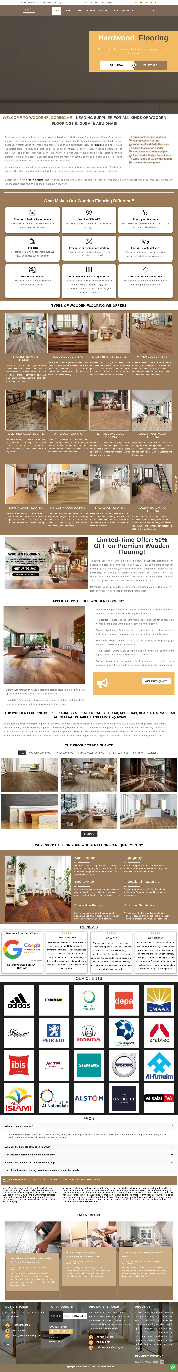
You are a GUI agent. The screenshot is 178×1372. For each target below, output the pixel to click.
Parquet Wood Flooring (68, 507)
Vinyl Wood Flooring (152, 356)
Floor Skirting (85, 11)
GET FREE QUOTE (156, 681)
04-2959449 (19, 1330)
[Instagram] (156, 2)
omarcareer (16, 1267)
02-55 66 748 (103, 1342)
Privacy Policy (56, 1342)
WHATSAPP (150, 65)
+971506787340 (105, 1337)
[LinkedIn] (146, 2)
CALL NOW (116, 65)
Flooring (67, 11)
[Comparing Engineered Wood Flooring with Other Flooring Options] (32, 1240)
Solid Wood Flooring (68, 356)
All (22, 753)
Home (56, 11)
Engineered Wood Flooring (26, 358)
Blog (116, 11)
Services (103, 11)
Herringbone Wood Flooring (110, 435)
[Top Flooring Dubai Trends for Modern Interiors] (145, 1237)
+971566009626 (21, 1325)
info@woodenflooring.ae (26, 1335)
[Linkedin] (58, 1331)
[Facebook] (136, 2)
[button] (154, 11)
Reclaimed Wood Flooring (26, 433)
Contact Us (127, 11)
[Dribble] (151, 2)
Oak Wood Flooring (68, 433)
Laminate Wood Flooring (110, 356)
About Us (53, 1337)
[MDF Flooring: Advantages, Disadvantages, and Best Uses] (89, 1237)
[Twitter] (141, 2)
